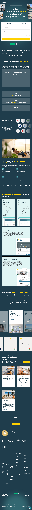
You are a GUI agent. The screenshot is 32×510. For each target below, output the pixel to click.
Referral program (18, 474)
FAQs (25, 461)
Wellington (11, 476)
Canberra (17, 459)
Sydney (3, 458)
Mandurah (7, 483)
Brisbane (7, 456)
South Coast (3, 467)
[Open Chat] (30, 508)
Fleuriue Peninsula (7, 474)
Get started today (26, 361)
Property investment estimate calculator (27, 474)
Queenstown (11, 479)
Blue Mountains (3, 463)
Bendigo (3, 485)
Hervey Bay (7, 464)
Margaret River (7, 485)
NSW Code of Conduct (4, 504)
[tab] (8, 23)
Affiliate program (18, 472)
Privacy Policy (16, 504)
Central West (3, 472)
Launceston (11, 458)
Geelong (3, 484)
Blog (25, 470)
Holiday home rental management (18, 476)
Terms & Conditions (11, 504)
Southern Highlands (3, 469)
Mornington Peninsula (3, 480)
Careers (25, 458)
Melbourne (3, 478)
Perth (17, 465)
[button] (29, 2)
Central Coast (3, 460)
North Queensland (7, 458)
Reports (25, 471)
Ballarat (3, 482)
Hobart (11, 456)
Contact (25, 455)
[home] (4, 2)
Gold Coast (7, 460)
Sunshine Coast (7, 462)
